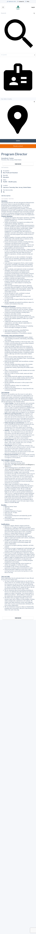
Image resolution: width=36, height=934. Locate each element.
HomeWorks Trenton (7, 158)
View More (18, 164)
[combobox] (18, 55)
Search (18, 141)
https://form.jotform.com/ (21, 464)
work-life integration (15, 469)
